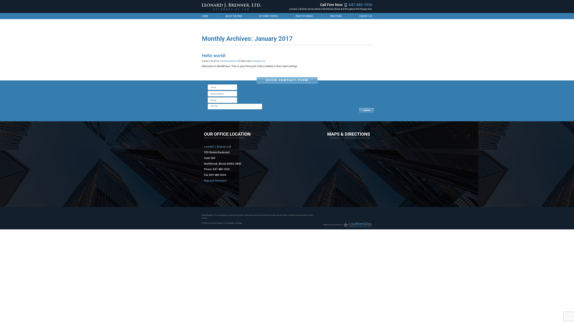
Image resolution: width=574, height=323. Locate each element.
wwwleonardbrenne (229, 61)
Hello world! (214, 55)
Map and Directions (215, 180)
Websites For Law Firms (331, 224)
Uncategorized (258, 61)
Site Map (239, 223)
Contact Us (365, 16)
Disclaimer (231, 223)
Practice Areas (304, 16)
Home (205, 16)
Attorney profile (268, 16)
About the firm (233, 16)
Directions (336, 16)
